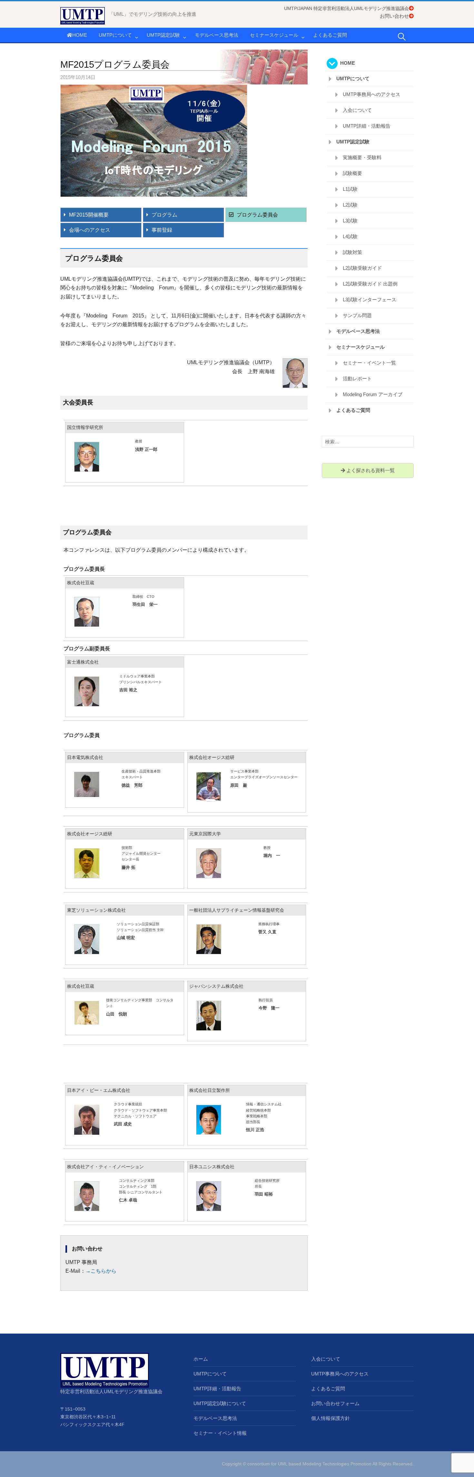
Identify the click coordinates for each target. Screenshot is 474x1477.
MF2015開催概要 (89, 215)
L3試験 (350, 220)
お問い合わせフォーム (335, 1403)
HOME (79, 35)
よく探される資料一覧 (370, 470)
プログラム (164, 215)
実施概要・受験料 (362, 157)
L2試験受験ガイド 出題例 (370, 284)
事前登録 (162, 230)
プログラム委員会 (257, 215)
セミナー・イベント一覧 (369, 362)
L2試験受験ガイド (362, 268)
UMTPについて (115, 35)
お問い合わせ (394, 16)
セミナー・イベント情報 (220, 1433)
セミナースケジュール (274, 35)
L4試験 (350, 236)
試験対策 (352, 252)
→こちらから (100, 1271)
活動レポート (357, 378)
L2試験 (350, 205)
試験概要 (352, 173)
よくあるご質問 (330, 35)
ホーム (200, 1359)
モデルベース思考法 (216, 35)
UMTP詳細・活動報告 (366, 126)
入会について (357, 110)
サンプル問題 (357, 315)
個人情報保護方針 (330, 1418)
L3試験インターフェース (369, 299)
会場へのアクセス (89, 230)
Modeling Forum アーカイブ (372, 394)
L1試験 (350, 189)
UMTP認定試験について (219, 1403)
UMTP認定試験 (163, 35)
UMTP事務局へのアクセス (371, 94)
